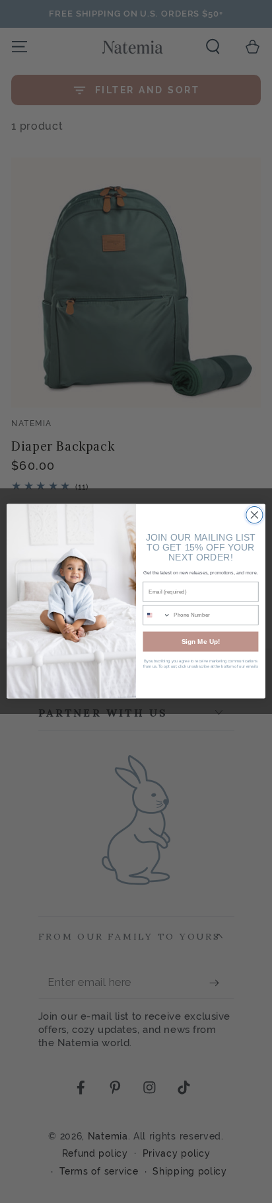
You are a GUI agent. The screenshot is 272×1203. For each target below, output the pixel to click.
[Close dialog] (254, 515)
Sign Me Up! (201, 642)
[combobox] (156, 615)
